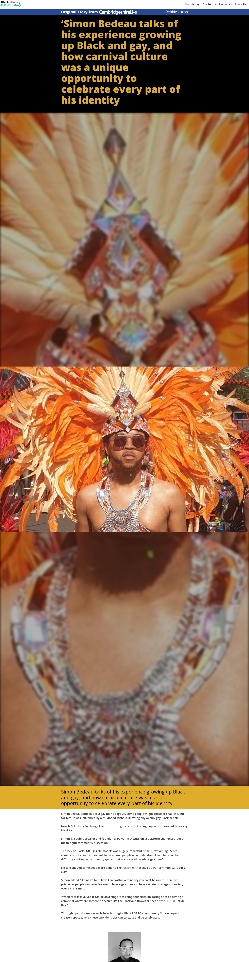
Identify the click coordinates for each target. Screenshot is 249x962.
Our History (192, 4)
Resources (225, 4)
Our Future (209, 4)
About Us (240, 4)
